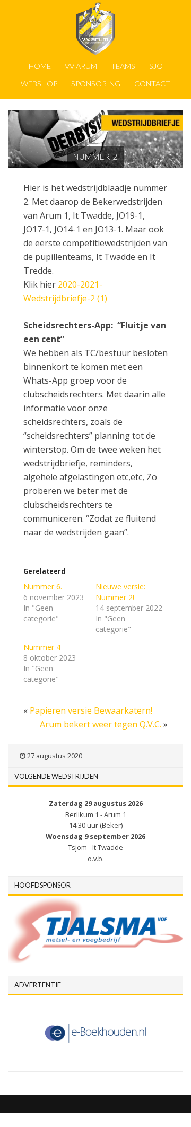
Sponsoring (95, 83)
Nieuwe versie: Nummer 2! (120, 592)
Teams (123, 66)
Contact (152, 83)
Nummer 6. (42, 587)
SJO (156, 66)
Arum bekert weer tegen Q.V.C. (100, 724)
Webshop (39, 83)
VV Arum (81, 66)
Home (40, 66)
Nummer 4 (41, 647)
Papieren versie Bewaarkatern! (91, 710)
